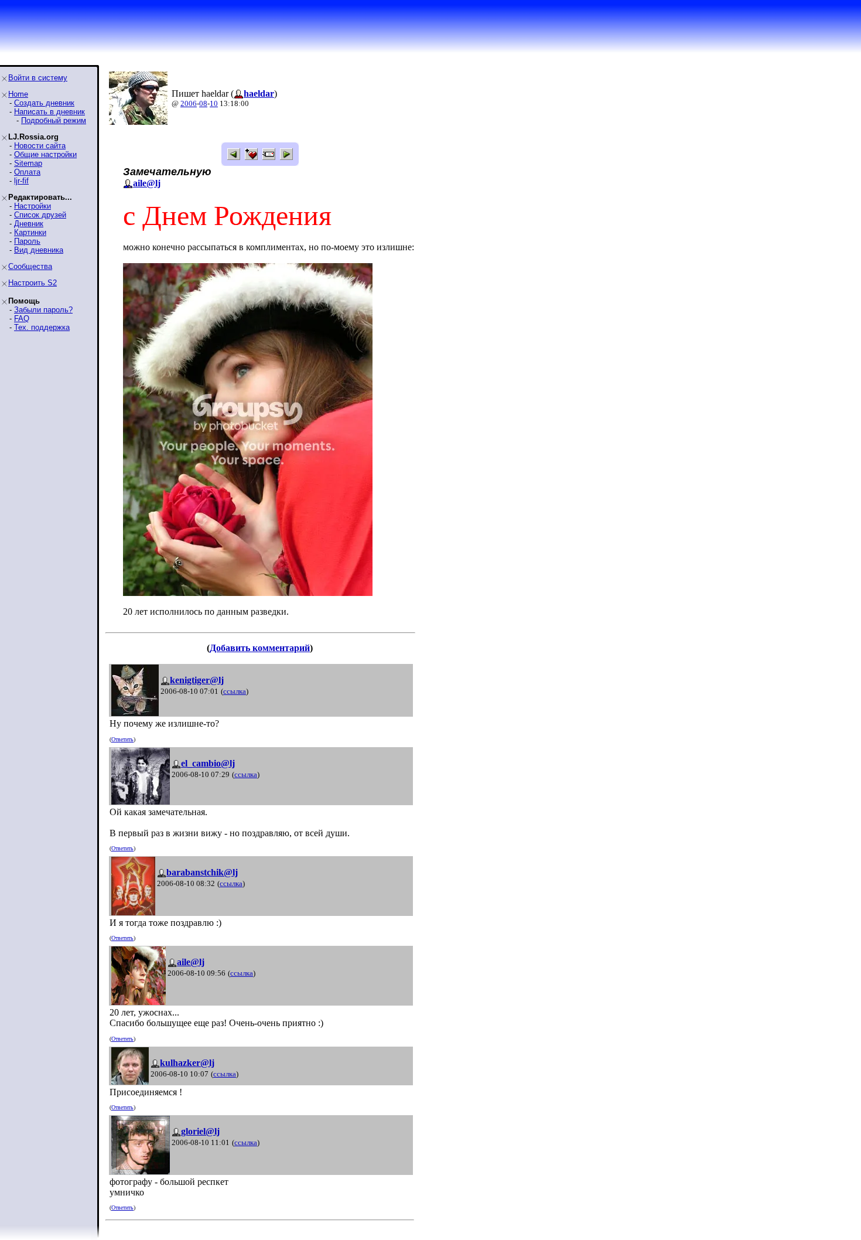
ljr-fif (21, 180)
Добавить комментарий (260, 648)
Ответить (122, 739)
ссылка (234, 691)
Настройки (32, 206)
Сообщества (30, 266)
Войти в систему (37, 77)
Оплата (27, 172)
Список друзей (40, 214)
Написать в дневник (49, 111)
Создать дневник (44, 102)
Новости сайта (40, 145)
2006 (188, 103)
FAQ (21, 318)
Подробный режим (53, 120)
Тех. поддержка (42, 327)
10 (214, 103)
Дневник (28, 223)
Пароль (27, 241)
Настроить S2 (32, 282)
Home (18, 94)
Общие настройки (45, 154)
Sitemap (28, 163)
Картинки (30, 232)
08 (203, 103)
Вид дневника (38, 250)
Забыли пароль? (43, 309)
